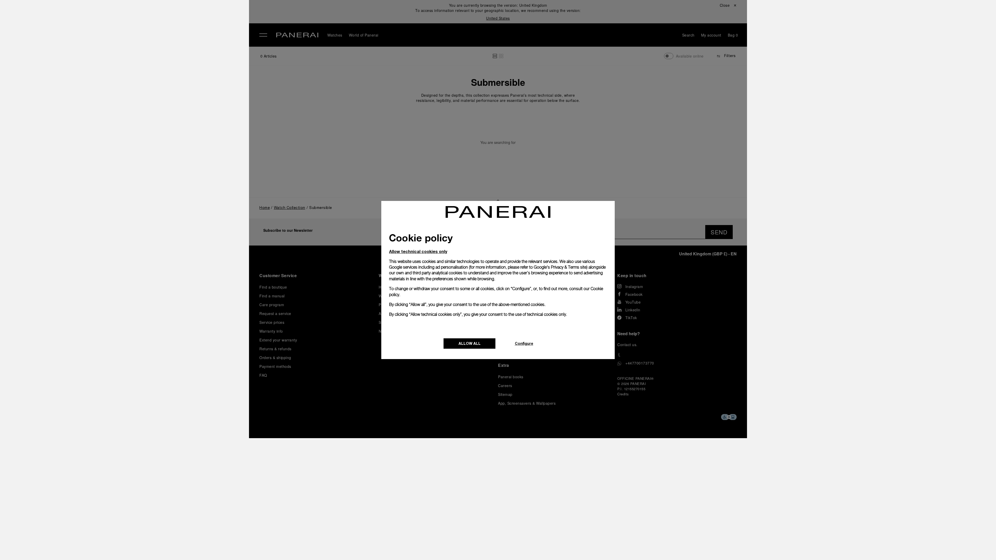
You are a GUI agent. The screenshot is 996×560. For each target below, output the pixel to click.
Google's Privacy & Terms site (560, 267)
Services (145, 75)
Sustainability (150, 87)
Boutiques (146, 63)
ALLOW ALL (470, 343)
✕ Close (142, 13)
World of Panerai (154, 51)
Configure (524, 343)
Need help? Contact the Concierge (167, 547)
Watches (145, 27)
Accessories (149, 39)
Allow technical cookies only (418, 251)
